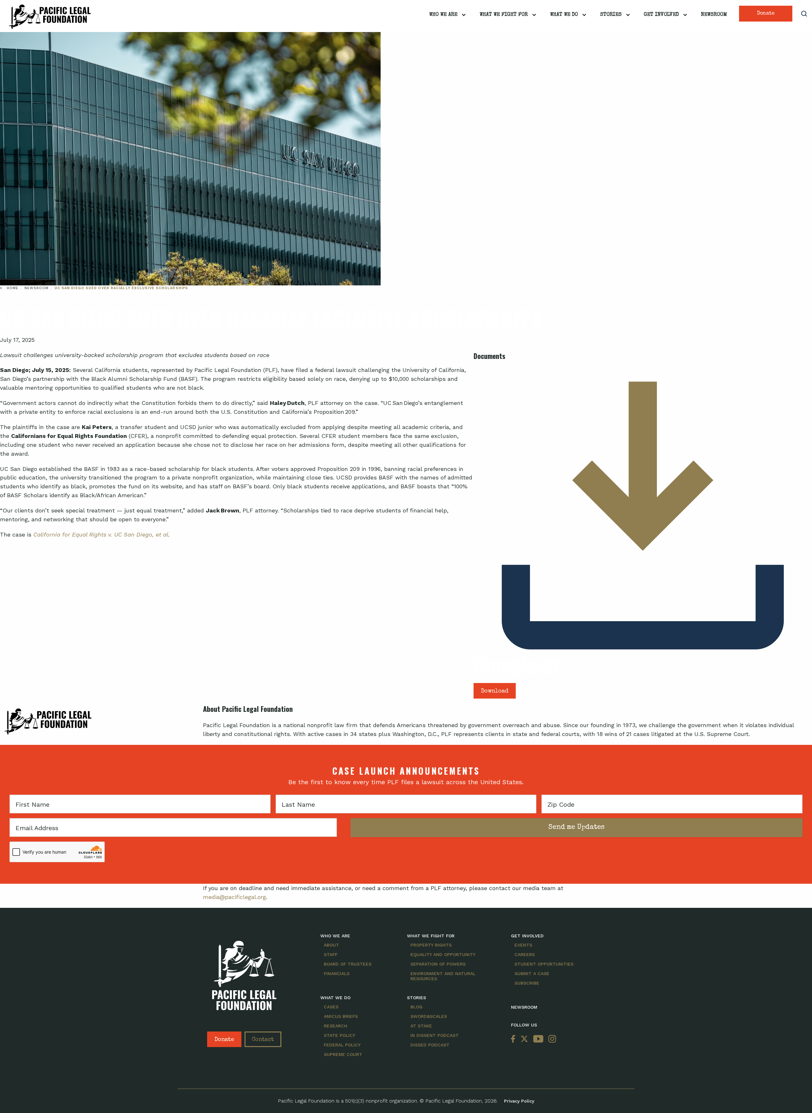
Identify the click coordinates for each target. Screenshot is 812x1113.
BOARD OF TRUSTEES (347, 964)
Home (12, 288)
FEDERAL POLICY (342, 1044)
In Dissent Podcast (434, 1035)
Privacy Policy (519, 1100)
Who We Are (443, 14)
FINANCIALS (337, 973)
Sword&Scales (428, 1016)
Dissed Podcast (429, 1044)
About (331, 944)
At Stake (421, 1025)
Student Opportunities (543, 964)
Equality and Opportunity (442, 954)
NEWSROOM (524, 1007)
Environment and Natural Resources (442, 976)
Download (494, 691)
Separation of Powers (438, 964)
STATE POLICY (339, 1035)
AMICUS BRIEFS (341, 1016)
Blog (416, 1006)
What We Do (564, 14)
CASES (331, 1006)
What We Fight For (504, 14)
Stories (611, 14)
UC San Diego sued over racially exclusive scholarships (121, 288)
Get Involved (661, 14)
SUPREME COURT (343, 1054)
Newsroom (714, 14)
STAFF (330, 954)
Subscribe (526, 983)
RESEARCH (335, 1025)
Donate (766, 13)
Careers (524, 954)
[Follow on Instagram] (551, 1039)
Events (523, 944)
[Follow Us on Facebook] (514, 1039)
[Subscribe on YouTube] (538, 1039)
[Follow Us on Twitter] (524, 1039)
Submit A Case (531, 973)
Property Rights (431, 944)
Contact (263, 1040)
